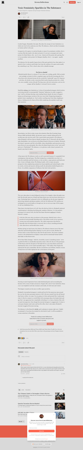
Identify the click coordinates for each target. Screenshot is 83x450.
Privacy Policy (51, 435)
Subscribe (41, 431)
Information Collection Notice (41, 435)
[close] (54, 415)
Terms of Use (47, 434)
